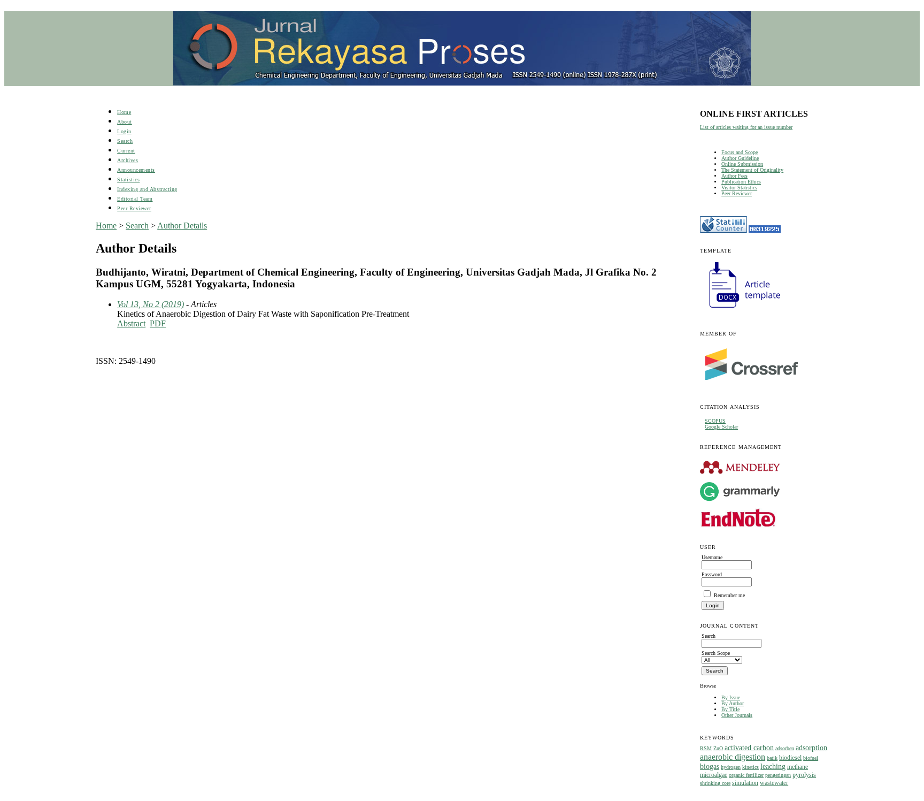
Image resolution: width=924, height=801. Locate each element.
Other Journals (736, 715)
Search (125, 141)
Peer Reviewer (736, 193)
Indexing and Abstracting (147, 189)
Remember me (729, 595)
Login (124, 131)
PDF (158, 323)
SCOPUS (715, 421)
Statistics (128, 179)
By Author (732, 703)
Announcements (136, 170)
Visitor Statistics (739, 187)
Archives (127, 160)
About (124, 122)
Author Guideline (740, 158)
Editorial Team (134, 199)
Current (126, 151)
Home (124, 112)
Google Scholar (721, 427)
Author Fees (734, 176)
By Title (730, 709)
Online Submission (742, 164)
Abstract (131, 323)
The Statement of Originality (752, 170)
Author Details (182, 225)
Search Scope (716, 653)
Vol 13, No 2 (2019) (150, 304)
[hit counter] (765, 231)
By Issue (730, 697)
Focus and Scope (739, 152)
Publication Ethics (741, 182)
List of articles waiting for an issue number (746, 127)
